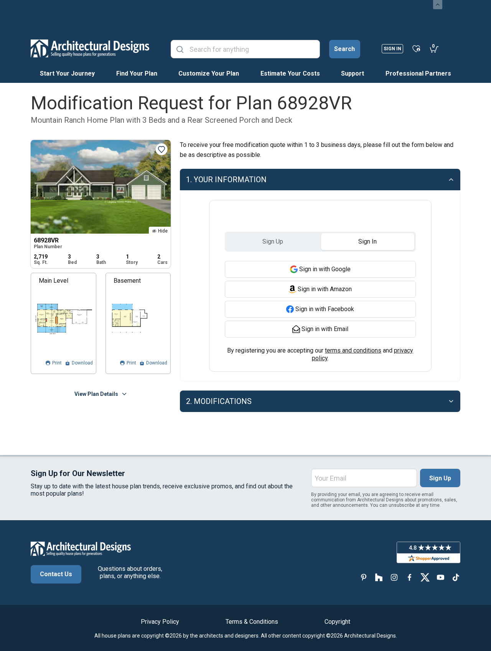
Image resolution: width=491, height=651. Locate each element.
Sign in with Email (325, 329)
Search (344, 49)
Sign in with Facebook (324, 309)
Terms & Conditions (252, 621)
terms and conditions (353, 350)
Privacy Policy (160, 621)
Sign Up (440, 478)
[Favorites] (416, 48)
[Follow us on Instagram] (394, 577)
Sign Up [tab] (272, 241)
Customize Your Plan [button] (208, 73)
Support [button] (352, 73)
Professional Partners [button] (418, 73)
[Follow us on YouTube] (440, 577)
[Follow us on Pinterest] (363, 577)
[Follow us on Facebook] (409, 577)
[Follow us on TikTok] (455, 577)
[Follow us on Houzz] (379, 577)
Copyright (337, 621)
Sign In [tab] (367, 241)
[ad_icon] (90, 48)
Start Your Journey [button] (67, 73)
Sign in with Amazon (325, 289)
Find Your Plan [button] (136, 73)
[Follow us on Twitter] (425, 577)
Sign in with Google (325, 269)
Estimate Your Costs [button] (290, 73)
